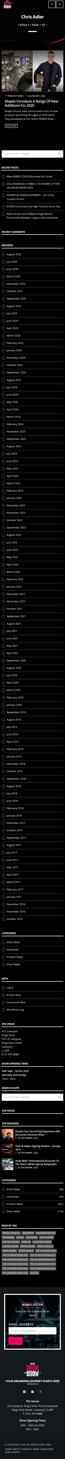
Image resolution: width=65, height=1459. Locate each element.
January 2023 (14, 498)
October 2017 (14, 830)
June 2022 (12, 550)
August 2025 (14, 306)
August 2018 (14, 786)
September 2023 (16, 439)
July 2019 (12, 727)
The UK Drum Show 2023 (42, 1264)
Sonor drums (26, 1250)
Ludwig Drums (10, 1246)
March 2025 (13, 335)
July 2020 (12, 675)
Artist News (13, 942)
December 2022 (16, 505)
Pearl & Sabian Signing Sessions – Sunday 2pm (37, 1148)
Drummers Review (45, 1233)
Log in (10, 987)
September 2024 (16, 372)
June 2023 (12, 461)
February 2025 (15, 343)
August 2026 (14, 254)
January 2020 (14, 705)
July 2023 (12, 453)
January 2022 (14, 586)
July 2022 (12, 542)
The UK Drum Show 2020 (15, 1259)
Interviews (13, 949)
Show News (13, 964)
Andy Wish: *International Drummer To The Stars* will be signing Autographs (37, 1162)
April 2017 (12, 874)
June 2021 (12, 638)
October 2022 (14, 520)
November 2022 (16, 513)
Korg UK (26, 1241)
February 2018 (15, 808)
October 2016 (14, 919)
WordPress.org (15, 1009)
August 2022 (14, 535)
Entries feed (13, 995)
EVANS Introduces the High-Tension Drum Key (33, 206)
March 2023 (13, 483)
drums (20, 1237)
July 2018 (12, 793)
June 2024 (12, 394)
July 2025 (12, 313)
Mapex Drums (28, 1246)
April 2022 (12, 564)
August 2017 (14, 845)
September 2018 (16, 779)
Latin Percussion (42, 1241)
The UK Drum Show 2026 (15, 1272)
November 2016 (16, 911)
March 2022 (13, 572)
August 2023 (14, 446)
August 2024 (14, 380)
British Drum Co (11, 1233)
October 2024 (14, 365)
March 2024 (13, 417)
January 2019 (14, 756)
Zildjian (34, 1272)
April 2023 (12, 476)
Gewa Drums (46, 1237)
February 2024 (15, 424)
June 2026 (12, 269)
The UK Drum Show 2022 (15, 1264)
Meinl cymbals (45, 1246)
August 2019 (14, 719)
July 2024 (12, 387)
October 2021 (14, 608)
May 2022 (12, 557)
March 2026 (13, 276)
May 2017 (12, 867)
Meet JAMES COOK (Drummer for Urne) (29, 176)
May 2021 (12, 646)
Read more (11, 126)
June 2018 (12, 801)
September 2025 (16, 298)
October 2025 (14, 291)
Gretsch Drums (11, 1241)
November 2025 (16, 284)
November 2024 (16, 357)
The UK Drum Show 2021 (42, 1259)
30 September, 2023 (28, 1138)
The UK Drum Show (46, 1250)
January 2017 (14, 897)
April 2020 (12, 682)
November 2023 (16, 431)
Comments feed (16, 1002)
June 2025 (12, 321)
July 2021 (12, 631)
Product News (16, 96)
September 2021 (16, 616)
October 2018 (14, 771)
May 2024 (12, 402)
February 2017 (15, 889)
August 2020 (14, 668)
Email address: (21, 1324)
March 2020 (13, 690)
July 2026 (12, 261)
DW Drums (31, 1237)
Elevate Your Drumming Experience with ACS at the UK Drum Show (37, 1133)
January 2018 (14, 815)
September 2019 (16, 712)
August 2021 (14, 623)
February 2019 (15, 749)
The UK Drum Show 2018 (15, 1255)
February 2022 (15, 579)
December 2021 (16, 594)
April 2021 (12, 653)
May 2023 (12, 468)
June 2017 (12, 860)
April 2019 (12, 741)
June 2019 (12, 734)
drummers (28, 1233)
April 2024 (12, 409)
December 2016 (16, 904)
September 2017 (16, 837)
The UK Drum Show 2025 (42, 1268)
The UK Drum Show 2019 (42, 1255)
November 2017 (16, 823)
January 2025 (14, 350)
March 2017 (13, 882)
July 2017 (12, 852)
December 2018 (16, 764)
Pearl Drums (9, 1250)
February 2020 (15, 697)
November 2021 (16, 601)
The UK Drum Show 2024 (15, 1268)
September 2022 (16, 527)
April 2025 (12, 328)
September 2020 (16, 660)
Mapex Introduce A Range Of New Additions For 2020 (31, 103)
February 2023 (15, 490)
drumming (8, 1237)
